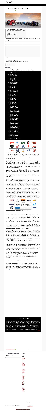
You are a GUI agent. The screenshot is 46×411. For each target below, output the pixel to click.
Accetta (17, 207)
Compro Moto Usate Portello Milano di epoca (11, 34)
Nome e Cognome (8, 40)
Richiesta (7, 45)
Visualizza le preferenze (27, 207)
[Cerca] (24, 353)
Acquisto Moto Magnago (23, 359)
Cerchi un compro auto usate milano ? (13, 353)
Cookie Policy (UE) (24, 409)
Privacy (6, 57)
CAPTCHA (6, 62)
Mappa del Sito (28, 409)
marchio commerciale (24, 326)
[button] (30, 202)
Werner (18, 327)
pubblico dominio (36, 329)
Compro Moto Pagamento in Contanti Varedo (23, 370)
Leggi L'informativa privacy (19, 409)
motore (32, 327)
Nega (22, 207)
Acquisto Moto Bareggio (23, 373)
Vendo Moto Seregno (23, 388)
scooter (27, 324)
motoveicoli (15, 325)
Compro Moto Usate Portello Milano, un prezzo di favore (12, 32)
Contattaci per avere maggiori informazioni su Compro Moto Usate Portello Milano (15, 30)
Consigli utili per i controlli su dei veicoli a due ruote (12, 35)
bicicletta (12, 326)
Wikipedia (38, 330)
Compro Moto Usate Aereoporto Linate (23, 380)
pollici (37, 322)
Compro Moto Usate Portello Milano (10, 349)
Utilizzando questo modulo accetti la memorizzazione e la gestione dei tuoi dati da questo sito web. (17, 61)
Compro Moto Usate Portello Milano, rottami (11, 33)
